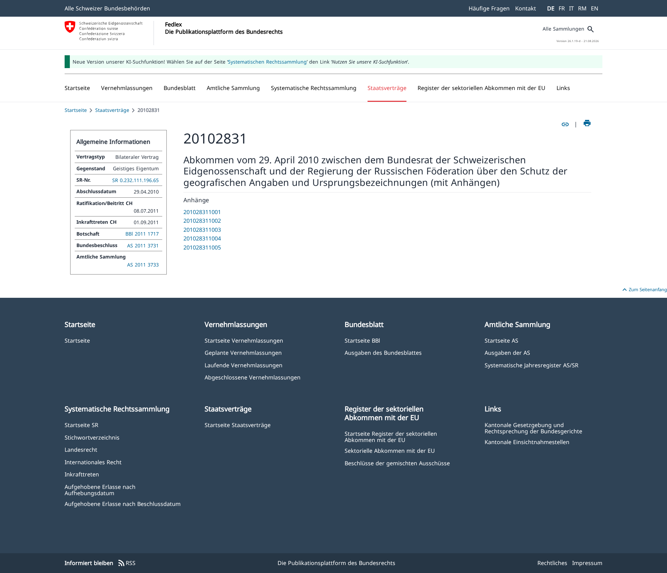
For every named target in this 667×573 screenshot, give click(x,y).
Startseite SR (81, 424)
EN (594, 8)
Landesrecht (81, 449)
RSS (126, 563)
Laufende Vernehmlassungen (243, 365)
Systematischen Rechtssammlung (267, 61)
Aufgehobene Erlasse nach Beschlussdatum (123, 503)
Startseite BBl (362, 340)
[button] (127, 88)
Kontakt (525, 8)
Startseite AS (501, 340)
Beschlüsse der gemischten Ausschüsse (397, 463)
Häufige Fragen (489, 8)
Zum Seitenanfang (643, 290)
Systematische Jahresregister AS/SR (531, 365)
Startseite (76, 110)
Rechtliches (552, 563)
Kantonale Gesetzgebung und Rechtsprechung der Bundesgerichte (533, 427)
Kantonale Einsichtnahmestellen (527, 441)
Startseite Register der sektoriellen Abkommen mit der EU (391, 436)
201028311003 (202, 230)
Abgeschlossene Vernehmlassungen (252, 377)
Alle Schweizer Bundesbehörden (107, 8)
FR (562, 8)
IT (571, 8)
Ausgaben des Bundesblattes (383, 352)
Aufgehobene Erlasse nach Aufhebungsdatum (100, 489)
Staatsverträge (112, 110)
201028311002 (202, 220)
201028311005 (202, 247)
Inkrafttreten (82, 474)
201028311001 (202, 212)
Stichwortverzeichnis (92, 437)
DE (550, 8)
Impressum (587, 563)
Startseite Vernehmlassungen (244, 340)
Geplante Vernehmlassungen (243, 352)
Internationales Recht (93, 462)
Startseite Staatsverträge (238, 424)
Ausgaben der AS (507, 352)
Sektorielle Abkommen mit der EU (390, 450)
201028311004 (202, 238)
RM (582, 8)
